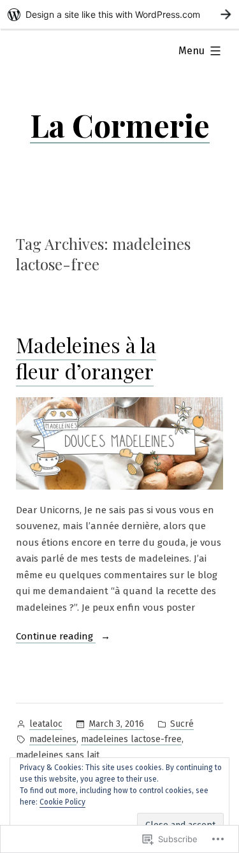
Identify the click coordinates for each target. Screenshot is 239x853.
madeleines (52, 739)
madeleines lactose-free (131, 739)
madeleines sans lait (57, 755)
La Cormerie (120, 125)
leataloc (45, 723)
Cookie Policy (62, 802)
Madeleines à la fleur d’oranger (86, 358)
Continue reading (56, 637)
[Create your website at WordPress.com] (119, 14)
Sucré (182, 723)
